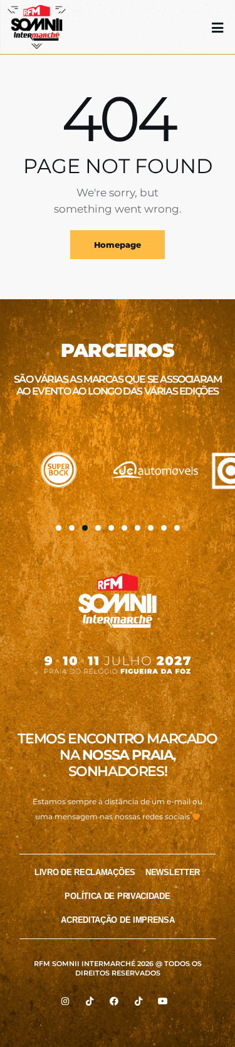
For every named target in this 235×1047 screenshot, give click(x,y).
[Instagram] (65, 1001)
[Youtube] (163, 1001)
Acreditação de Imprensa (117, 920)
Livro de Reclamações (84, 872)
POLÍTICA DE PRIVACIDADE (117, 896)
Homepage (117, 245)
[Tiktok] (89, 1001)
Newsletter (172, 872)
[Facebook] (114, 1001)
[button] (58, 528)
